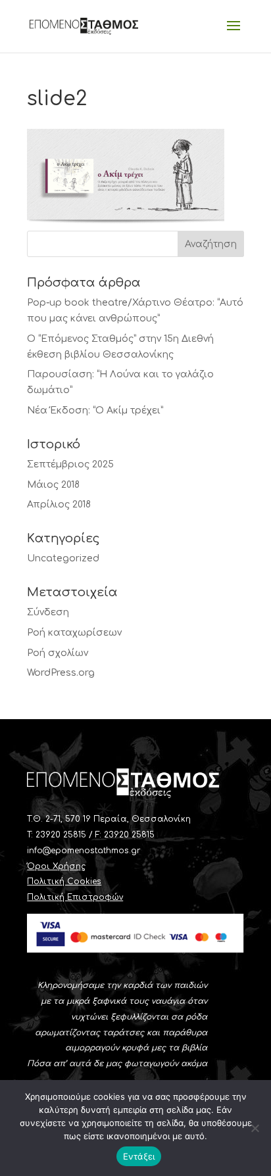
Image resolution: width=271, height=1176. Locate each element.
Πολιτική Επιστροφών (75, 897)
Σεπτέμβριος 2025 (70, 464)
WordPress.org (61, 673)
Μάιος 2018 (53, 485)
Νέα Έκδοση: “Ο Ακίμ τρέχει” (95, 410)
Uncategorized (63, 558)
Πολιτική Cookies (64, 881)
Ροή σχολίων (57, 653)
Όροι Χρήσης (56, 866)
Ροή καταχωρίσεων (74, 633)
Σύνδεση (48, 612)
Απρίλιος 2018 (59, 504)
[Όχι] (254, 1128)
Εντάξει (139, 1156)
